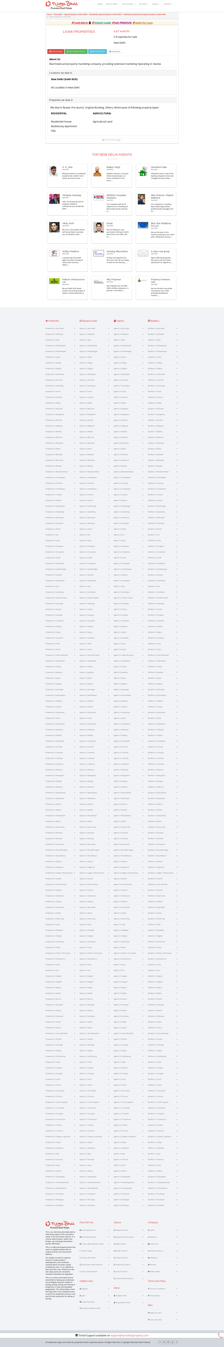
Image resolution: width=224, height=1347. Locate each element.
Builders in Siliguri (155, 1050)
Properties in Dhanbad (54, 523)
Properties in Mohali (53, 810)
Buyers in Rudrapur (87, 1016)
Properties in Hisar (53, 644)
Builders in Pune (154, 964)
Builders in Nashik (155, 878)
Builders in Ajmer (155, 357)
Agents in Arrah (120, 391)
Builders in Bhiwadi (155, 454)
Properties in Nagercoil (54, 867)
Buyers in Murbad (87, 838)
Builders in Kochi (154, 718)
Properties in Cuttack (54, 494)
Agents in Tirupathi (121, 1113)
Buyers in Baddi (86, 403)
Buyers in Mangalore (88, 775)
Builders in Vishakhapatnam (159, 1182)
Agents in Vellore (120, 1171)
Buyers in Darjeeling (88, 512)
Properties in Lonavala (54, 752)
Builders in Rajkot (155, 993)
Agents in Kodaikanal (122, 724)
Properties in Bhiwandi (54, 460)
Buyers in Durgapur (87, 546)
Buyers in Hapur (86, 632)
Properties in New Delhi (55, 907)
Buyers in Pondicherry (88, 959)
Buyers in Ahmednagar (89, 351)
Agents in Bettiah (120, 431)
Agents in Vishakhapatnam (124, 1182)
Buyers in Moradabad (88, 815)
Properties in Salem (53, 1022)
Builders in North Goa (156, 919)
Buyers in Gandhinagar (89, 569)
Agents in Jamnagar (121, 689)
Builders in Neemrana (156, 896)
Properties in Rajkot (53, 993)
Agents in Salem (120, 1022)
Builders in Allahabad (156, 374)
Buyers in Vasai (86, 1165)
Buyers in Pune (85, 964)
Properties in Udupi (53, 1142)
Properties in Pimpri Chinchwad (58, 953)
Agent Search (120, 1244)
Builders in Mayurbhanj (157, 793)
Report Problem (98, 51)
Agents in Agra (119, 340)
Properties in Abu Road (55, 328)
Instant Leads (86, 1251)
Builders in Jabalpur (156, 672)
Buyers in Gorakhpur (88, 592)
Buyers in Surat (86, 1079)
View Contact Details (76, 51)
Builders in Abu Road (156, 328)
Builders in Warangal (156, 1199)
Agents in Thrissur (121, 1096)
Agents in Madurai (121, 770)
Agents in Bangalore (122, 414)
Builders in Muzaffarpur (157, 856)
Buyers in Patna (86, 947)
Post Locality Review (89, 1271)
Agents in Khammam (122, 712)
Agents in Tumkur (121, 1125)
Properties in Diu (52, 535)
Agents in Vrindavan (122, 1194)
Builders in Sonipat (155, 1068)
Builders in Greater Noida (158, 598)
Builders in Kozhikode (156, 741)
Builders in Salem (155, 1022)
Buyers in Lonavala (87, 752)
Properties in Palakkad (54, 930)
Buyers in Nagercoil (87, 867)
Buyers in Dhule (86, 529)
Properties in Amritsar (54, 380)
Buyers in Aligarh (86, 368)
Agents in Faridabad (122, 563)
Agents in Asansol (121, 397)
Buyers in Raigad (86, 976)
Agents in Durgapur (121, 546)
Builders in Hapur (155, 632)
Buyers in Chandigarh (88, 477)
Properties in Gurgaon (54, 615)
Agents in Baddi (120, 403)
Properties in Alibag (53, 363)
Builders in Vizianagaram (158, 1188)
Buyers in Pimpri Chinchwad (91, 953)
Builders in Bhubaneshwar (158, 472)
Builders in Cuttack (155, 494)
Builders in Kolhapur (156, 729)
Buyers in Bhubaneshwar (89, 472)
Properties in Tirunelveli (55, 1108)
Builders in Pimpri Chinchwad (159, 953)
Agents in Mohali (120, 810)
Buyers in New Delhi (88, 907)
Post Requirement (88, 1237)
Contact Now (56, 51)
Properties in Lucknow (54, 758)
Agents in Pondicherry (122, 959)
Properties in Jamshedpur (56, 695)
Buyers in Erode (86, 558)
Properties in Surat (53, 1079)
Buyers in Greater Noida (89, 598)
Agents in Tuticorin (121, 1131)
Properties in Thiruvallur (55, 1091)
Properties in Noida (53, 913)
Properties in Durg (53, 540)
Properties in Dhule (53, 529)
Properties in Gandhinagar (56, 569)
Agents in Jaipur (120, 678)
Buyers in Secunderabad (89, 1033)
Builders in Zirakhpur (156, 1205)
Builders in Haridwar (156, 638)
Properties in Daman (54, 500)
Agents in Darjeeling (122, 512)
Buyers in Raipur (86, 987)
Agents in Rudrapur (121, 1016)
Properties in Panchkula (55, 942)
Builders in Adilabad (156, 334)
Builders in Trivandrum (157, 1119)
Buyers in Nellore (86, 901)
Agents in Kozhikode (122, 741)
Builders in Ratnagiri (156, 1005)
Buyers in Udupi (86, 1142)
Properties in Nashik (53, 878)
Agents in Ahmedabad (122, 345)
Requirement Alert (122, 1302)
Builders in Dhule (155, 529)
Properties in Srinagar (54, 1073)
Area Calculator (155, 1320)
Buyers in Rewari (86, 1010)
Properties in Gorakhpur (55, 592)
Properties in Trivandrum (55, 1119)
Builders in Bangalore (156, 414)
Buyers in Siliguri (86, 1050)
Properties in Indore (53, 666)
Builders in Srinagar (156, 1073)
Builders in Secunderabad (158, 1033)
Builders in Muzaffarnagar (158, 850)
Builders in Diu (154, 535)
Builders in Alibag (155, 363)
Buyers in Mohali (86, 810)
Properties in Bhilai (53, 449)
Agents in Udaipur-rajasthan (125, 1136)
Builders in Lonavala (156, 752)
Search (155, 4)
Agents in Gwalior (121, 626)
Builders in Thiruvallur (157, 1091)
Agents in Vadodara (121, 1148)
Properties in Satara (53, 1028)
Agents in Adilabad (121, 334)
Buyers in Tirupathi (87, 1113)
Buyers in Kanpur (86, 707)
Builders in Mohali (155, 810)
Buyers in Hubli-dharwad (89, 655)
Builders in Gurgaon (156, 615)
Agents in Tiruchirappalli (123, 1102)
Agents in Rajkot (120, 993)
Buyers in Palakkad (87, 930)
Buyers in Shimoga (87, 1045)
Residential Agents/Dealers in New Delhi (105, 14)
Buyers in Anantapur (88, 386)
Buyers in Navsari (86, 890)
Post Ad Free (111, 4)
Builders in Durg (154, 540)
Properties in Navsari (54, 890)
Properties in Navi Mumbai (56, 884)
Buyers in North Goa (88, 919)
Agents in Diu (119, 535)
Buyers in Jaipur (86, 678)
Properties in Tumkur (54, 1125)
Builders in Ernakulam (156, 552)
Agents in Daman (120, 500)
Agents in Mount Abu (122, 827)
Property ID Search (122, 1264)
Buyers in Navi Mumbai (89, 884)
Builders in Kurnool (155, 747)
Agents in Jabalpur (121, 672)
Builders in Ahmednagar (157, 351)
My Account (127, 4)
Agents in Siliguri (120, 1050)
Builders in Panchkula (156, 942)
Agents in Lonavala (121, 752)
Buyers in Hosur (86, 649)
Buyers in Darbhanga (88, 506)
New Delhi (58, 14)
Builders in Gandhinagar (157, 569)
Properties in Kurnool (54, 747)
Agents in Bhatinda (121, 443)
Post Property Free (88, 1230)
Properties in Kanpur (54, 707)
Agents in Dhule (120, 529)
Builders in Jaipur (155, 678)
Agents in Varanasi (121, 1159)
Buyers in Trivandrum (88, 1119)
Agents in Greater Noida (123, 598)
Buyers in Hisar (86, 644)
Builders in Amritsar (156, 380)
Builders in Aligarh (155, 368)
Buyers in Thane (86, 1085)
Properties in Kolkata (54, 735)
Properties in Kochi (53, 718)
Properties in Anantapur (55, 386)
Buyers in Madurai (87, 770)
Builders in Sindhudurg (157, 1056)
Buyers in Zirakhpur (87, 1205)
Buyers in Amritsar (87, 380)
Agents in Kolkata (120, 735)
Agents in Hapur (120, 632)
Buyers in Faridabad (87, 563)
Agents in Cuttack (120, 494)
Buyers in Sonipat (86, 1068)
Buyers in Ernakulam (88, 552)
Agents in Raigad (120, 976)
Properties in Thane (53, 1085)
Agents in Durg (119, 540)
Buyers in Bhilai (86, 449)
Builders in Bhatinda (156, 443)
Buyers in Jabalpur (87, 672)
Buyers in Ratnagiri (87, 1005)
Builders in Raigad (155, 976)
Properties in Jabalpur (54, 672)
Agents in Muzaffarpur (122, 856)
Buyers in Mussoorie (88, 844)
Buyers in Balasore (87, 409)
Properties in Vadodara (54, 1148)
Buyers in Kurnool (87, 747)
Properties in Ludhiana (54, 764)
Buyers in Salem (86, 1022)
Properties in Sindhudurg (55, 1056)
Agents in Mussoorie (122, 844)
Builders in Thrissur (155, 1096)
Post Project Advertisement (91, 1264)
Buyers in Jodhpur (87, 701)
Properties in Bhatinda (54, 443)
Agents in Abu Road (121, 328)
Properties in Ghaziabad (55, 580)
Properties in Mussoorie (55, 844)
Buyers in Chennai (87, 483)
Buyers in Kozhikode (88, 741)
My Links (143, 4)
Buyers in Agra (85, 340)
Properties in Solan (53, 1062)
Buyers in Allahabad (87, 374)
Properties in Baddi (53, 403)
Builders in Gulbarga (156, 603)
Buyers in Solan (86, 1062)
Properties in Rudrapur (55, 1016)
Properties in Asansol (54, 397)
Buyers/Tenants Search (124, 1237)
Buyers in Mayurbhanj (88, 793)
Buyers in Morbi (86, 821)
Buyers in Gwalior (86, 626)
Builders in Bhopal (155, 466)
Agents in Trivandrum (122, 1119)
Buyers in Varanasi (87, 1159)
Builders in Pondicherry (157, 959)
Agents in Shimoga (121, 1045)
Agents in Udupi (120, 1142)
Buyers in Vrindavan (87, 1194)
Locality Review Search (124, 1278)
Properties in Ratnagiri (54, 1005)
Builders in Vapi (154, 1154)
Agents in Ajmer (120, 357)
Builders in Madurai (156, 770)
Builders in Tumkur (155, 1125)
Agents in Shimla (120, 1039)
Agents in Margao (121, 781)
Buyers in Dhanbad (87, 523)
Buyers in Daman (86, 500)
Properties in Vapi (52, 1154)
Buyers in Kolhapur (87, 729)
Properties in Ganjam (54, 575)
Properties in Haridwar (54, 638)
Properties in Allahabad (55, 374)
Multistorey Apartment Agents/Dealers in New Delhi (145, 14)
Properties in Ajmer (53, 357)
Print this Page (112, 139)
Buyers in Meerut (86, 804)
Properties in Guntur (54, 609)
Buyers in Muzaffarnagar (89, 850)
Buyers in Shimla (86, 1039)
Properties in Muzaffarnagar (57, 850)
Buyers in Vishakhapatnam (90, 1182)
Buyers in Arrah (86, 391)
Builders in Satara (155, 1028)
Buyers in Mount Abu (88, 827)
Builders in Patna (154, 947)
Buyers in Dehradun (87, 517)
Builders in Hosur (155, 649)
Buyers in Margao (86, 781)
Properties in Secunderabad (56, 1033)
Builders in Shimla (155, 1039)
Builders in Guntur (155, 609)
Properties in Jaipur (53, 678)
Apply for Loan (155, 1313)
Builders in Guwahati (156, 621)
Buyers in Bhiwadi (87, 454)
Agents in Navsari (121, 890)
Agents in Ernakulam (122, 552)
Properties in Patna (53, 947)
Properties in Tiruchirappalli (57, 1102)
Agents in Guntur (120, 609)
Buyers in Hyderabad (88, 661)
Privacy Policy (154, 1295)
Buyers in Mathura (87, 787)
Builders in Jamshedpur (157, 695)
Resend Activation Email (91, 1308)
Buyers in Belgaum (87, 426)
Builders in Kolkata (155, 735)
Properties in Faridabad (55, 563)
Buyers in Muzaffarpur (88, 856)
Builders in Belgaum (156, 426)
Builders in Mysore (155, 861)
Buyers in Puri (85, 970)
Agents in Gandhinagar (123, 569)
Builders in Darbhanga (157, 506)
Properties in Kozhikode (55, 741)
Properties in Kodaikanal (55, 724)
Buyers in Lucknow (87, 758)
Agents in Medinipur (122, 798)
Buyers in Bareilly (86, 420)
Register (84, 1289)
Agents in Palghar (121, 936)
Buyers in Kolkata (86, 735)
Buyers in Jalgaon (86, 684)
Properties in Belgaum (54, 426)
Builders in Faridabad (156, 563)
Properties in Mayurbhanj (56, 793)
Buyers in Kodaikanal (88, 724)
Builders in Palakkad (156, 930)
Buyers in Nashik (86, 878)
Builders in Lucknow (156, 758)
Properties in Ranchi (53, 999)
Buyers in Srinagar (87, 1073)
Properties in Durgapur (55, 546)
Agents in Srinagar (121, 1073)
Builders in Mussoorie (156, 844)
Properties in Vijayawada (55, 1177)
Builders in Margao (155, 781)
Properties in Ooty (53, 924)
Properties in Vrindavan (55, 1194)
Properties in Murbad (54, 838)
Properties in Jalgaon (54, 684)
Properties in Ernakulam (55, 552)
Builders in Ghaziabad (156, 580)
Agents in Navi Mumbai (123, 884)
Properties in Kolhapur (54, 729)
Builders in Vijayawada (157, 1177)
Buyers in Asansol (87, 397)
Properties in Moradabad (55, 815)
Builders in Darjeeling (156, 512)
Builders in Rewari (155, 1010)
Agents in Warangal (121, 1199)
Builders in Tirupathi (156, 1113)
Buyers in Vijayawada (88, 1177)
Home (100, 4)
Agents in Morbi (120, 821)
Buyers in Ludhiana (87, 764)
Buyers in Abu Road (87, 328)
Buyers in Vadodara (87, 1148)
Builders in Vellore (155, 1171)
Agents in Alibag (120, 363)
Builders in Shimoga (156, 1045)
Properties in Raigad (53, 976)
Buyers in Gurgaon (87, 615)
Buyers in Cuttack (86, 494)
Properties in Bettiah (54, 431)
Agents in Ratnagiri (121, 1005)
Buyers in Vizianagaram (89, 1188)
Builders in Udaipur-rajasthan (159, 1136)
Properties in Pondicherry (55, 959)
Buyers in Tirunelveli (88, 1108)
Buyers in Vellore (86, 1171)
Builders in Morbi (155, 821)
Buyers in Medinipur (88, 798)
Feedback (153, 1258)
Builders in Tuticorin (156, 1131)
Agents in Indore (120, 666)
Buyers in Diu (85, 535)
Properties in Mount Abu (55, 827)
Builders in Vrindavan (156, 1194)
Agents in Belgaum (121, 426)
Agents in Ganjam (121, 575)
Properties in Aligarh (54, 368)
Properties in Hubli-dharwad (57, 655)
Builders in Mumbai (155, 833)
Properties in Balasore (54, 409)
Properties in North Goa (55, 919)
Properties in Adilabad (54, 334)
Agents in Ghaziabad (122, 580)
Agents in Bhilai (120, 449)
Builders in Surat (154, 1079)
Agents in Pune (120, 964)
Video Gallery (155, 1271)
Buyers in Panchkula (88, 942)
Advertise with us (156, 1251)
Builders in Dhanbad (156, 523)
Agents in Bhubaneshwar (123, 472)
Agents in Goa (119, 586)
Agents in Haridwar (121, 638)
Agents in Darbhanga (122, 506)
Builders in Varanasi (156, 1159)
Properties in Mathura (54, 787)
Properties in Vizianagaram (56, 1188)
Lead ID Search (121, 1271)
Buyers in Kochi (86, 718)
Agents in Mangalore (122, 775)
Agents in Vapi (119, 1154)
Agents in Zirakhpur (121, 1205)
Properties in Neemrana (55, 896)
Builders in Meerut (155, 804)
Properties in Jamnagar (54, 689)
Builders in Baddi (154, 403)
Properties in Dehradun (55, 517)
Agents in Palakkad (121, 930)
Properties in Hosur (53, 649)
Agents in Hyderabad (122, 661)
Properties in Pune (53, 964)
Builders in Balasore (156, 409)
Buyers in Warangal (87, 1199)
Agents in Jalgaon (120, 684)
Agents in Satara (120, 1028)
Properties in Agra (53, 340)
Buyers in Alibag (86, 363)
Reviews (152, 1264)
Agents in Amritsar (121, 380)
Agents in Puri (119, 970)
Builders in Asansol (155, 397)
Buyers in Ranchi (86, 999)
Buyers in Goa (85, 586)
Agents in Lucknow (121, 758)
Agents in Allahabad (122, 374)
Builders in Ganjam (155, 575)
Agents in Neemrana (122, 896)
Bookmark (115, 51)
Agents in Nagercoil (121, 867)
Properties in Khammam (55, 712)
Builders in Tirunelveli (156, 1108)
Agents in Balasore (121, 409)
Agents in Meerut (120, 804)
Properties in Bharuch (54, 437)
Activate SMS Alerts (88, 1258)
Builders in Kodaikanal (157, 724)
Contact (167, 4)
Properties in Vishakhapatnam (57, 1182)
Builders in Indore (155, 666)
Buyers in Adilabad (87, 334)
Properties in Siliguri (53, 1050)
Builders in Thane (155, 1085)
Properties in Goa (52, 586)
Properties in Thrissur (54, 1096)
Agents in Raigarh (121, 982)
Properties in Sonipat (54, 1068)
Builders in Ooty (154, 924)
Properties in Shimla (53, 1039)
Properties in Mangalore (55, 775)
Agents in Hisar (120, 644)
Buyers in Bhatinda (87, 443)
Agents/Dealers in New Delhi (75, 14)
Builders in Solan (154, 1062)
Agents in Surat (120, 1079)
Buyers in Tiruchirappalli (89, 1102)
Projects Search (121, 1258)
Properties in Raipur (53, 987)
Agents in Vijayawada (122, 1177)
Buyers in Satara (86, 1028)
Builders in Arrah (154, 391)
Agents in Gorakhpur (122, 592)
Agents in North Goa (122, 919)
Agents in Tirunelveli (122, 1108)
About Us (153, 1237)
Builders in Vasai (154, 1165)
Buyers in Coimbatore (88, 489)
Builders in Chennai (155, 483)
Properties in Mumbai (54, 833)
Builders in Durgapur (156, 546)
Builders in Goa (154, 586)
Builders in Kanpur (155, 707)
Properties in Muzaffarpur (56, 856)
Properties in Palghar (54, 936)
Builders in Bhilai (154, 449)
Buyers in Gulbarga (87, 603)
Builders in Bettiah (155, 431)
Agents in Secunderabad (123, 1033)
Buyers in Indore (86, 666)
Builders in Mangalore (156, 775)
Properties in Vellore (53, 1171)
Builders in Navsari (155, 890)
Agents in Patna (120, 947)
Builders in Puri (154, 970)
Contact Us (154, 1244)
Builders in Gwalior (155, 626)
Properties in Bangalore (55, 414)
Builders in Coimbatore (157, 489)
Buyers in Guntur (86, 609)
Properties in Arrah (53, 391)
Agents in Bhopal (120, 466)
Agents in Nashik (120, 878)
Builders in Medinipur (156, 798)
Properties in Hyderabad (55, 661)
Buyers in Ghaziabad (88, 580)
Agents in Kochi (120, 718)
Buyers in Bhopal (86, 466)
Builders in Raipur (155, 987)
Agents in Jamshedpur (122, 695)
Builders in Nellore (155, 901)
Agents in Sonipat (121, 1068)
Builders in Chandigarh (157, 477)
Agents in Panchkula (122, 942)
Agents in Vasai (120, 1165)
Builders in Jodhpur (155, 701)
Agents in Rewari (120, 1010)
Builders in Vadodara (156, 1148)
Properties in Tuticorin (54, 1131)
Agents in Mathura (121, 787)
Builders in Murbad (155, 838)
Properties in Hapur (53, 632)
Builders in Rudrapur (156, 1016)
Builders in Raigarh (155, 982)
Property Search (121, 1230)
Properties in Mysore (54, 861)
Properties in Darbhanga (55, 506)
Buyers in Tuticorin (87, 1131)
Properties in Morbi (53, 821)
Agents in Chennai (121, 483)
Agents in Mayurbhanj (122, 793)
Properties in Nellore (54, 901)
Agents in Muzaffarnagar (123, 850)
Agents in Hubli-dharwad (123, 655)
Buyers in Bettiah (86, 431)
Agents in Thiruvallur (122, 1091)
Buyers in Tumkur (87, 1125)
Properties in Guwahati (54, 621)
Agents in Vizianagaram (123, 1188)
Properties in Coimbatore (55, 489)
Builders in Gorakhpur (156, 592)
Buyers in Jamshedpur (88, 695)
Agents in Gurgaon (121, 615)
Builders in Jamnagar (156, 689)
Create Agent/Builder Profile (92, 1244)
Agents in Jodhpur (121, 701)
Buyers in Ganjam (87, 575)
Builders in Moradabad (157, 815)
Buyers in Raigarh (87, 982)
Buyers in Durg (85, 540)
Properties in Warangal (54, 1199)
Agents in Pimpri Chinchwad (125, 953)
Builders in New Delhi (156, 907)
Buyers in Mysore (86, 861)
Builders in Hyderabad (157, 661)
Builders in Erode (154, 558)
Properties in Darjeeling (55, 512)
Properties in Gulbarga (54, 603)
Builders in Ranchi (155, 999)
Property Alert (121, 1295)
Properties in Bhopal (53, 466)
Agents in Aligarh (120, 368)
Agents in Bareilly (120, 420)
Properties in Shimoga (54, 1045)
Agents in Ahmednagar (123, 351)
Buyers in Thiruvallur (88, 1091)
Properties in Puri (52, 970)
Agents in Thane (120, 1085)
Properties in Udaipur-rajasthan (58, 1136)
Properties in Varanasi (54, 1159)
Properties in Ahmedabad (56, 345)
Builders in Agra (154, 340)
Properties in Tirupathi (54, 1113)
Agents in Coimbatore (122, 489)
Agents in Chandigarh (122, 477)
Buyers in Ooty (85, 924)
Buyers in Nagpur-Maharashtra (92, 873)
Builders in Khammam (156, 712)
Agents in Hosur (120, 649)
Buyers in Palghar (86, 936)
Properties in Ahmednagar (56, 351)
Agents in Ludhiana (121, 764)
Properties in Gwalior (54, 626)
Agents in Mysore (120, 861)
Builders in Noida (155, 913)
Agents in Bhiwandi (121, 460)
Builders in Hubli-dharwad (158, 655)
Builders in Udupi (155, 1142)
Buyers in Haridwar (87, 638)
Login (83, 1295)
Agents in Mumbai (121, 833)
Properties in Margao (54, 781)
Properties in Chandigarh (55, 477)
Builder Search (121, 1251)
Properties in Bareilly (54, 420)
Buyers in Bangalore (87, 414)
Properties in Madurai (54, 770)
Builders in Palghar (155, 936)
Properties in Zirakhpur (55, 1205)
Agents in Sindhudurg (122, 1056)
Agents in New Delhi (122, 907)
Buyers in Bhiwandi (87, 460)
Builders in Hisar (154, 644)
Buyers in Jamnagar (87, 689)
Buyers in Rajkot (86, 993)
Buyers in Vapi (85, 1154)
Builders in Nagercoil (156, 867)
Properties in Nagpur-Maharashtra (59, 873)
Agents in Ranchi (120, 999)
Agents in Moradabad (122, 815)
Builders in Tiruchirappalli (158, 1102)
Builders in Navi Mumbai (157, 884)
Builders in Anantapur (156, 386)
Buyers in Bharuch (87, 437)
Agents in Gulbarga (121, 603)
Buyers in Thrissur (87, 1096)
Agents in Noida (120, 913)
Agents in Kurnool (121, 747)
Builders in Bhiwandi (156, 460)
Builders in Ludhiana (156, 764)
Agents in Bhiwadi (121, 454)
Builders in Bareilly (155, 420)
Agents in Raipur (120, 987)
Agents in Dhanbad (121, 523)
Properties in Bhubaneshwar (57, 472)
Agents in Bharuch (121, 437)
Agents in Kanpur (120, 707)
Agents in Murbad (121, 838)
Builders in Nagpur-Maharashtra (161, 873)
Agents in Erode (120, 558)
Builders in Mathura (156, 787)
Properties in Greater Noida (56, 598)
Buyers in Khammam (88, 712)
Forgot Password (88, 1302)
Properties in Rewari (53, 1010)
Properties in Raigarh (54, 982)
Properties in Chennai (54, 483)
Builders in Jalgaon (155, 684)
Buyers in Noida (86, 913)
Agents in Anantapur (122, 386)
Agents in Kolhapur (121, 729)
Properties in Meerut (54, 804)
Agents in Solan (120, 1062)
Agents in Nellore (120, 901)
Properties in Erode (53, 558)
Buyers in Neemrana (88, 896)
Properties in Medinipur (55, 798)
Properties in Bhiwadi (54, 454)
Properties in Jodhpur (54, 701)
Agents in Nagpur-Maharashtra (126, 873)
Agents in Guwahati (121, 621)
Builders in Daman (155, 500)
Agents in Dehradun (122, 517)
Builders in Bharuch (156, 437)
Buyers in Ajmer (86, 357)
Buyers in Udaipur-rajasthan (91, 1136)
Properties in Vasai (53, 1165)
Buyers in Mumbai (87, 833)
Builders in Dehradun (156, 517)
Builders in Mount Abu (157, 827)
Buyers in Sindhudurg (88, 1056)
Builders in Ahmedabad (157, 345)
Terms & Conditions (157, 1289)
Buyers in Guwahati (87, 621)
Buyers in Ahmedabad (88, 345)
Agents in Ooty (119, 924)
